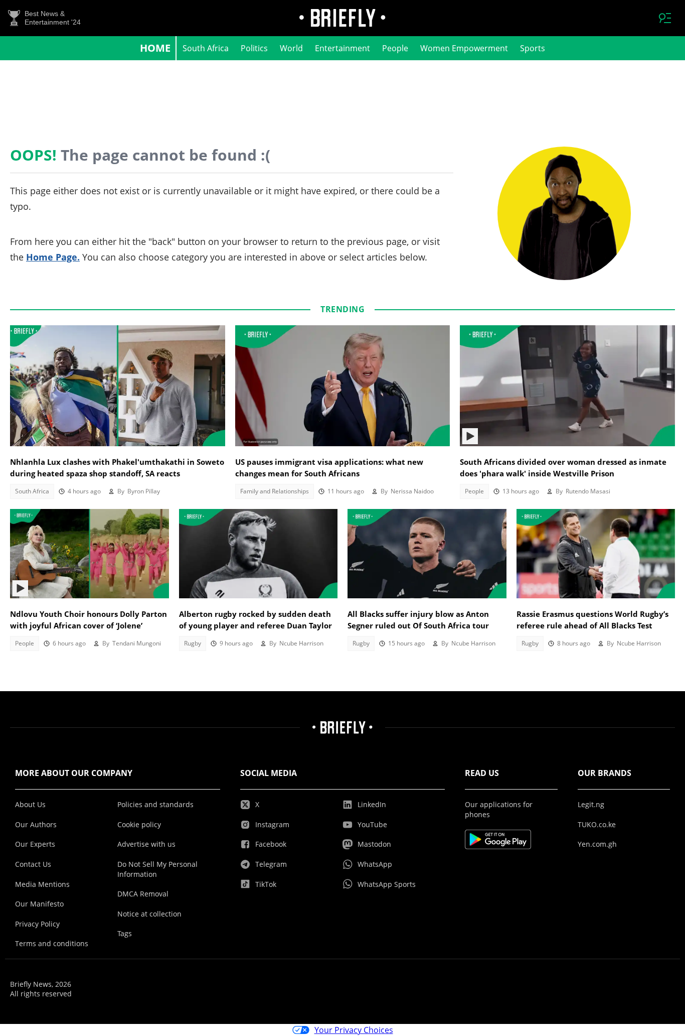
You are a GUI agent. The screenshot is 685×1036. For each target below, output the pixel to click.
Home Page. (53, 257)
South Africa (206, 48)
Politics (254, 48)
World (291, 48)
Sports (532, 48)
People (395, 48)
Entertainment (342, 48)
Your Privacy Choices (353, 1029)
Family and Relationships (274, 491)
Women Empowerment (464, 48)
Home (155, 48)
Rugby (192, 643)
